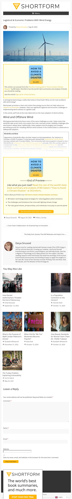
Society (43, 218)
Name (6, 428)
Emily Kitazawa (9, 303)
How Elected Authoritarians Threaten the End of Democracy (12, 297)
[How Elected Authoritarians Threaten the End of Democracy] (12, 274)
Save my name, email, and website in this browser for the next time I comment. (31, 457)
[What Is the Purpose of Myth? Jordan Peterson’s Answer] (12, 313)
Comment (7, 401)
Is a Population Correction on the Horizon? (58, 297)
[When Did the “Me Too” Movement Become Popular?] (34, 313)
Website (6, 449)
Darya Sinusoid (21, 27)
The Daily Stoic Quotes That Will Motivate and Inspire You (45, 234)
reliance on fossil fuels (11, 107)
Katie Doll (29, 342)
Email (5, 439)
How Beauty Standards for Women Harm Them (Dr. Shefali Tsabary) (60, 336)
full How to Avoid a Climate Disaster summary (41, 195)
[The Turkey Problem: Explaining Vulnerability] (12, 352)
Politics (37, 218)
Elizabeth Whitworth (11, 342)
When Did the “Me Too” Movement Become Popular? (33, 336)
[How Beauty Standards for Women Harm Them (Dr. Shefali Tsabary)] (60, 313)
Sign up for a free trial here (25, 94)
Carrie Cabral (9, 378)
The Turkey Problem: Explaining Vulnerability (12, 374)
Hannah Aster (58, 303)
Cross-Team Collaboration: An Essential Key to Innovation (27, 226)
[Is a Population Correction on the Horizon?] (60, 274)
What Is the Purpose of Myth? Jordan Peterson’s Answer (12, 336)
